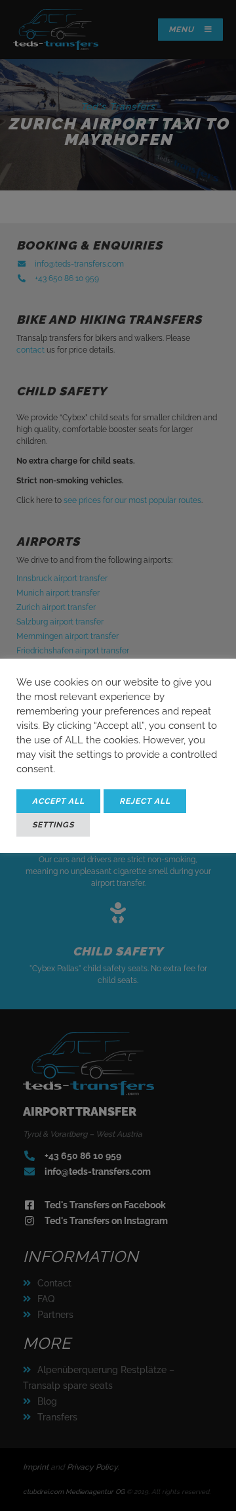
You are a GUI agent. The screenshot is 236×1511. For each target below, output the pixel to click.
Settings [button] (53, 824)
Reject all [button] (144, 801)
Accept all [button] (58, 801)
